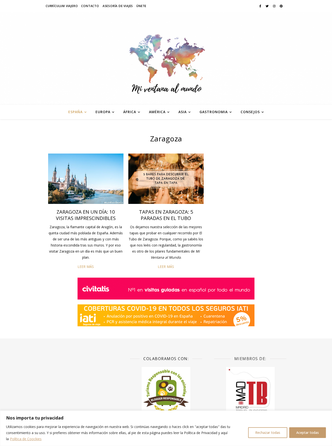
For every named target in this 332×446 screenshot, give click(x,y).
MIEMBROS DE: (250, 358)
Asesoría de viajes (118, 6)
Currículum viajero (62, 6)
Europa (103, 111)
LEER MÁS (86, 266)
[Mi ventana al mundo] (166, 58)
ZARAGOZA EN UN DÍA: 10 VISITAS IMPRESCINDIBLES (86, 215)
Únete (141, 6)
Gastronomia (214, 111)
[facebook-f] (260, 6)
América (157, 111)
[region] (166, 428)
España (75, 111)
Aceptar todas (307, 432)
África (129, 111)
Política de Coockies (26, 439)
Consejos (250, 111)
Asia (182, 111)
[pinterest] (281, 6)
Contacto (90, 6)
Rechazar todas (267, 432)
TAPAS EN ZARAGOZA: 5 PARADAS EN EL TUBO (166, 215)
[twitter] (267, 6)
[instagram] (274, 6)
